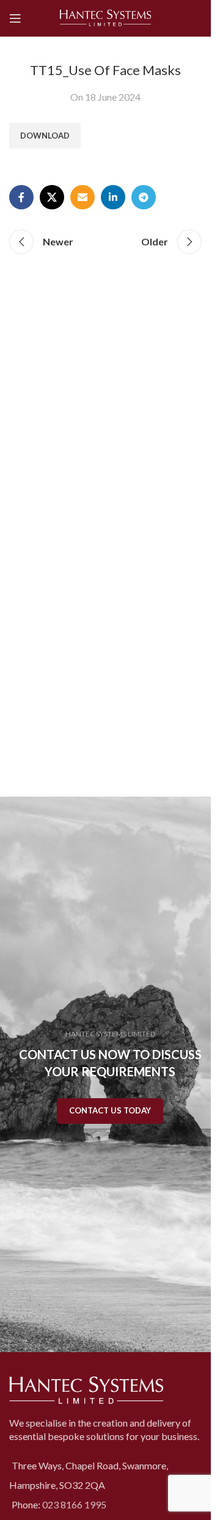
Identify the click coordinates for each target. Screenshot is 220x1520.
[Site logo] (105, 17)
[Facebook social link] (21, 197)
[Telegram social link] (143, 197)
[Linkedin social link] (113, 197)
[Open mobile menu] (15, 18)
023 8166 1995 (74, 1504)
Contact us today (110, 1110)
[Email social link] (82, 197)
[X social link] (52, 197)
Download (45, 135)
